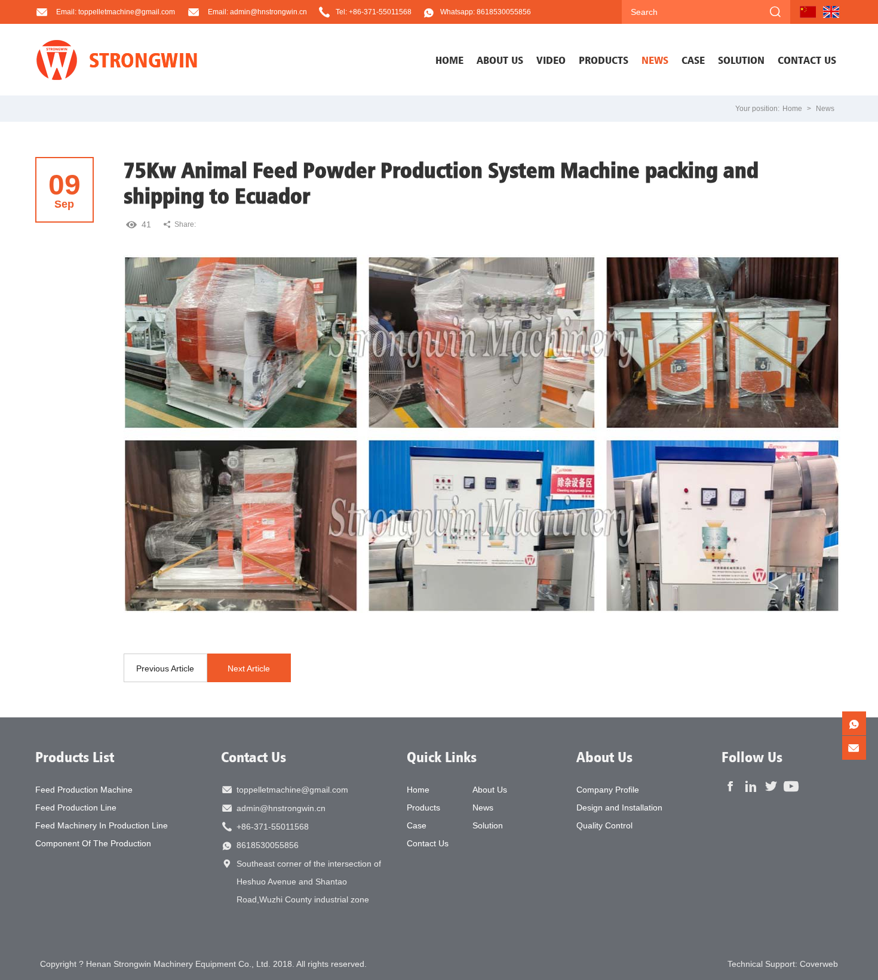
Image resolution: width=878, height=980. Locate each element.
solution (741, 59)
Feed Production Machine (84, 789)
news (654, 59)
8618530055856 (268, 845)
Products (423, 807)
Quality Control (604, 825)
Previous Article (165, 668)
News (825, 108)
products (603, 59)
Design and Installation (619, 807)
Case (416, 825)
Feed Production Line (75, 807)
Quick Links (442, 757)
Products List (74, 757)
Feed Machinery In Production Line (101, 825)
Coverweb (819, 964)
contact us (807, 59)
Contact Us (253, 757)
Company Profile (607, 789)
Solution (487, 825)
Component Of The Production (93, 843)
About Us (489, 789)
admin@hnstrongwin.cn (281, 808)
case (693, 59)
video (551, 59)
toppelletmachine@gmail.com (292, 789)
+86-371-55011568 (273, 826)
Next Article (249, 668)
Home (449, 59)
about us (500, 59)
